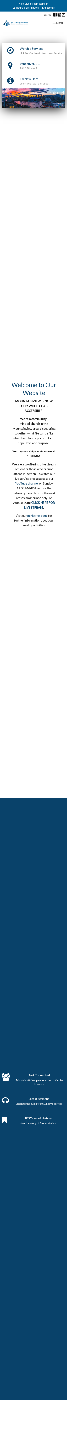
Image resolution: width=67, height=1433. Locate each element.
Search (47, 14)
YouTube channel (27, 483)
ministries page (37, 515)
